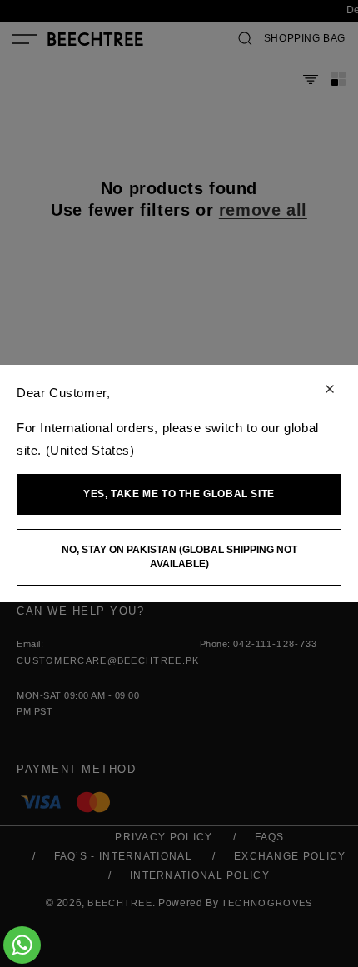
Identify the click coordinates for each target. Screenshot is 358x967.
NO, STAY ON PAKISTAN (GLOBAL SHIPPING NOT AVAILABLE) (179, 557)
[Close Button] (329, 390)
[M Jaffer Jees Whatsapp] (22, 945)
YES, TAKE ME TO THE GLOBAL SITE (179, 494)
